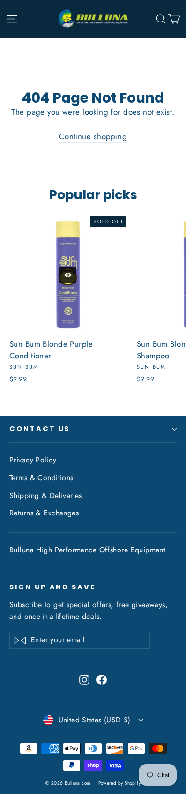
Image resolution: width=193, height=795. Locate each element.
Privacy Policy (32, 459)
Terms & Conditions (41, 477)
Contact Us (39, 428)
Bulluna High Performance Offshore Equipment (87, 549)
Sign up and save (52, 587)
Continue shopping (93, 136)
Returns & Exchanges (44, 512)
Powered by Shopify (119, 783)
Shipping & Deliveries (45, 495)
